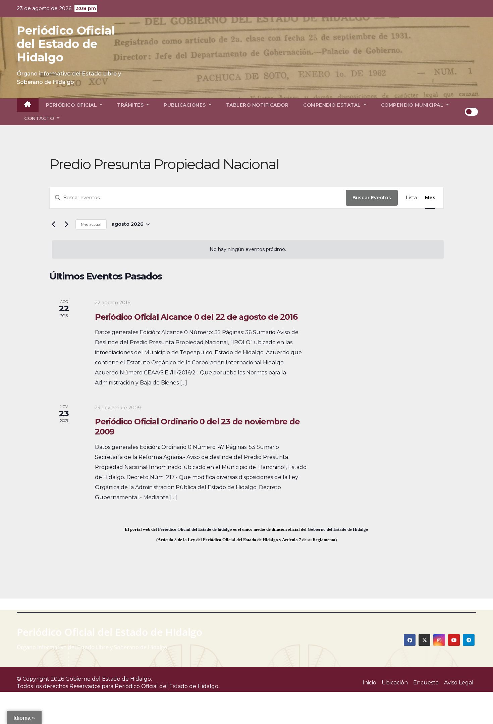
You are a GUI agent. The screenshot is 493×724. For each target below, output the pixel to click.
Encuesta (426, 682)
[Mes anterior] (53, 224)
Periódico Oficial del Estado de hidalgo (195, 529)
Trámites (131, 105)
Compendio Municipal (413, 105)
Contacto (40, 118)
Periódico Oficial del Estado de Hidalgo (66, 43)
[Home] (28, 105)
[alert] (248, 249)
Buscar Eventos (371, 198)
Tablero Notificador (257, 105)
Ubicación (395, 682)
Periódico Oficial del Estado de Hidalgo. (167, 686)
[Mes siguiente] (66, 224)
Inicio (369, 682)
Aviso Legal (459, 682)
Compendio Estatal (332, 105)
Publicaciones (185, 105)
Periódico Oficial (72, 105)
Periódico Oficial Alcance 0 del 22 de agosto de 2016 (196, 317)
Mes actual (91, 224)
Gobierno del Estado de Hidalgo (338, 529)
